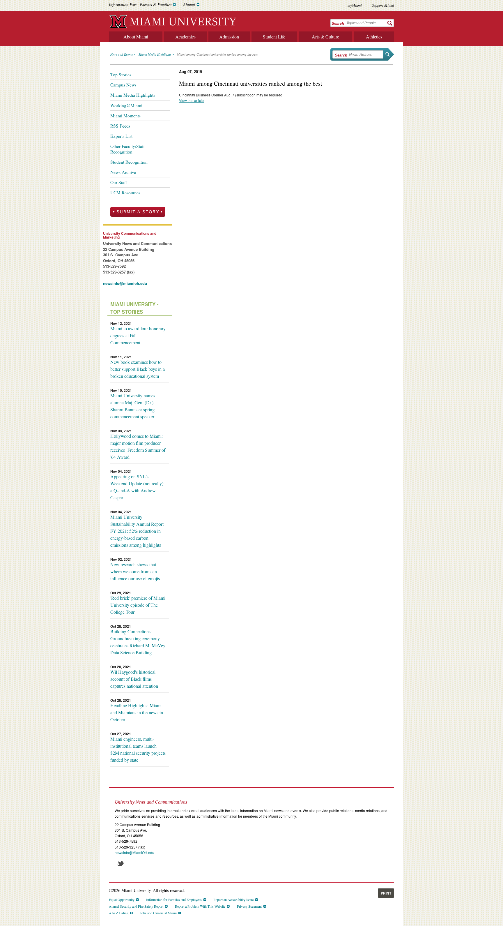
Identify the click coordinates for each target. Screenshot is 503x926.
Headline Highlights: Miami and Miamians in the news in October (136, 712)
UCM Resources (125, 192)
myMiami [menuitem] (355, 5)
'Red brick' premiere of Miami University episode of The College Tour (137, 605)
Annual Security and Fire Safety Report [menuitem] (136, 906)
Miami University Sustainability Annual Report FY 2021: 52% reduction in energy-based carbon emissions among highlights (137, 531)
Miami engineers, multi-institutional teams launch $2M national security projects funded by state (138, 749)
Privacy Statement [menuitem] (249, 906)
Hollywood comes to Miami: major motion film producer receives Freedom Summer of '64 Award (137, 446)
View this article (191, 100)
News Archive (123, 172)
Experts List (121, 136)
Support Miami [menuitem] (383, 5)
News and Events (121, 54)
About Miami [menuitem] (135, 36)
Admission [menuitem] (229, 36)
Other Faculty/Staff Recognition (127, 148)
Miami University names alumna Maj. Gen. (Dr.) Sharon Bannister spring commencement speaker (132, 405)
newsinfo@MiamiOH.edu (134, 852)
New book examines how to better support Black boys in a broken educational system (137, 369)
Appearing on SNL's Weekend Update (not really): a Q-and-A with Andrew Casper (137, 486)
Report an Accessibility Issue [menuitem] (233, 899)
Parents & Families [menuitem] (155, 4)
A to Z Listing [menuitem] (118, 913)
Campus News (123, 85)
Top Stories (120, 74)
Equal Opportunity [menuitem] (121, 899)
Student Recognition (129, 162)
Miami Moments (125, 116)
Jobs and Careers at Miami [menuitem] (158, 913)
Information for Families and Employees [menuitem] (174, 899)
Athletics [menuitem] (374, 36)
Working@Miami (126, 105)
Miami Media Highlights (155, 54)
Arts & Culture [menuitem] (325, 36)
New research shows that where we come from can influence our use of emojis (135, 571)
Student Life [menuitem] (274, 36)
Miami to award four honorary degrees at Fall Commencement (138, 335)
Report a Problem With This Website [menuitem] (200, 906)
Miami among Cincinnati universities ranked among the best (217, 54)
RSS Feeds (120, 126)
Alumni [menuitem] (189, 4)
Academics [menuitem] (185, 36)
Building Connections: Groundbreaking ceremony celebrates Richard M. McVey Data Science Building (137, 641)
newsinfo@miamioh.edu (125, 283)
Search (338, 23)
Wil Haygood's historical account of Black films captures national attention (134, 679)
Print (386, 893)
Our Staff (118, 182)
